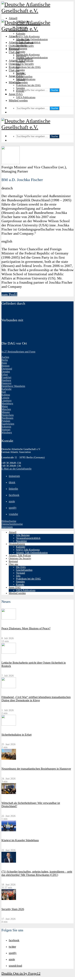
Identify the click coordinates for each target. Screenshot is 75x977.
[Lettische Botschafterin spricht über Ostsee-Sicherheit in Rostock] (8, 653)
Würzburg (6, 432)
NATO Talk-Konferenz (28, 36)
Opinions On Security (21, 63)
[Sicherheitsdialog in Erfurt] (8, 724)
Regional (14, 67)
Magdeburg (7, 403)
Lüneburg (6, 400)
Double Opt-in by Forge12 (20, 973)
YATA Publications (25, 79)
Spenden (20, 70)
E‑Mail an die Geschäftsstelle (16, 468)
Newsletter (21, 45)
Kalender (20, 33)
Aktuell (13, 18)
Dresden (5, 371)
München (6, 409)
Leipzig (5, 397)
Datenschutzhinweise (12, 524)
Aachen (5, 357)
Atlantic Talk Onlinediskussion (32, 39)
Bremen (5, 365)
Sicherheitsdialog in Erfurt (16, 734)
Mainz (4, 406)
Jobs (18, 82)
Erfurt (4, 374)
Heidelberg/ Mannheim (13, 386)
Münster (5, 412)
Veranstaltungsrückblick (28, 42)
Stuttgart (5, 429)
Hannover (6, 383)
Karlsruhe (6, 389)
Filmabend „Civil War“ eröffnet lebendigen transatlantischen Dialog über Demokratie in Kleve (36, 699)
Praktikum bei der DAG (28, 67)
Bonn (4, 363)
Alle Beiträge (23, 39)
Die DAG (21, 73)
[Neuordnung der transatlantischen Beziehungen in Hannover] (8, 759)
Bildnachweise (8, 521)
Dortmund (6, 368)
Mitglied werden (18, 100)
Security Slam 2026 (12, 909)
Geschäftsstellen (24, 76)
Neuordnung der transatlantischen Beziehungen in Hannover (36, 768)
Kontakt (20, 91)
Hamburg (6, 380)
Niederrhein (7, 415)
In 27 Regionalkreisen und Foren (18, 351)
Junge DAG (16, 76)
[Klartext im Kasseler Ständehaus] (8, 830)
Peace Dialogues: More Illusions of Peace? (25, 628)
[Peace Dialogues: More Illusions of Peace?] (8, 618)
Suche (54, 90)
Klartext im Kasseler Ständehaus (20, 840)
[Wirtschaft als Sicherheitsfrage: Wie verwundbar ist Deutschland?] (8, 793)
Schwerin (6, 426)
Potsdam (5, 421)
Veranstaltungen (18, 48)
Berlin (4, 360)
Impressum (7, 527)
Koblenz (5, 394)
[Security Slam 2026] (8, 899)
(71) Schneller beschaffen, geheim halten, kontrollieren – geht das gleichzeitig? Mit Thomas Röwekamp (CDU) (36, 873)
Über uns (14, 70)
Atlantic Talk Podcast (21, 60)
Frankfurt (6, 377)
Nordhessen (7, 418)
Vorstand (20, 79)
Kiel (3, 392)
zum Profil (9, 294)
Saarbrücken (7, 423)
